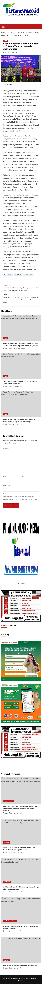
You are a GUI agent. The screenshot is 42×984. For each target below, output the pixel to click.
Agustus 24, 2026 (14, 892)
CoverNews (30, 978)
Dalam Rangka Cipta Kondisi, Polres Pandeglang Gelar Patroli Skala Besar (20, 382)
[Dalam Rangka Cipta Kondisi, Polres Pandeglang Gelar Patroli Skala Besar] (21, 366)
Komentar (7, 448)
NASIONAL (6, 842)
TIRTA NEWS (7, 348)
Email (24, 476)
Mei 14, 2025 (16, 424)
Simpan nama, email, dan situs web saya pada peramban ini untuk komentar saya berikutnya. (20, 497)
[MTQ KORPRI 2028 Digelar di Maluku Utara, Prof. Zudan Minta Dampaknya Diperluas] (21, 832)
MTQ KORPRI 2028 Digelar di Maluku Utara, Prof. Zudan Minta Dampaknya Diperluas (19, 849)
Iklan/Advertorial (8, 801)
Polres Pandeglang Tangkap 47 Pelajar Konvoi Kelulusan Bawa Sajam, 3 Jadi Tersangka (19, 420)
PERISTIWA (7, 882)
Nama (5, 476)
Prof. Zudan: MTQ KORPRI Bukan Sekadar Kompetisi (20, 965)
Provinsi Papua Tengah (10, 921)
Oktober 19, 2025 (17, 348)
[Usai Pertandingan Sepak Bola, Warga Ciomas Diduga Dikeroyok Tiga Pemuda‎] (21, 871)
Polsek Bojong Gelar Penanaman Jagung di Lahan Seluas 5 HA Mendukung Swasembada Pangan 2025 (21, 344)
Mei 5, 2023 (14, 52)
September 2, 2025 (17, 386)
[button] (3, 26)
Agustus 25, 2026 (14, 852)
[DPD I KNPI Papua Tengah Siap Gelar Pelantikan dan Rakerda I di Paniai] (21, 910)
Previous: (21, 288)
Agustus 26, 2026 (14, 813)
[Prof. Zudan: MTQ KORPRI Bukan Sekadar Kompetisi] (21, 950)
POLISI (5, 41)
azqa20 (7, 52)
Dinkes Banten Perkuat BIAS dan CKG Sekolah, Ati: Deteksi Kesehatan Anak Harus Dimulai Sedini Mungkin (20, 808)
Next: (21, 299)
